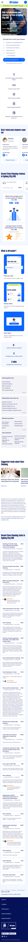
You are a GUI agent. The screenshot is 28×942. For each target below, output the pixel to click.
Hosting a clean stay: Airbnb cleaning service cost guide (10, 480)
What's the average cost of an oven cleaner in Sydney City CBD (14, 198)
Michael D (11, 138)
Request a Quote (10, 160)
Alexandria (21, 518)
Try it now (21, 5)
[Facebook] (2, 936)
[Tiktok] (6, 936)
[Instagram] (4, 936)
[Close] (26, 5)
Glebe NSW (13, 518)
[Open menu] (2, 2)
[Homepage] (13, 2)
